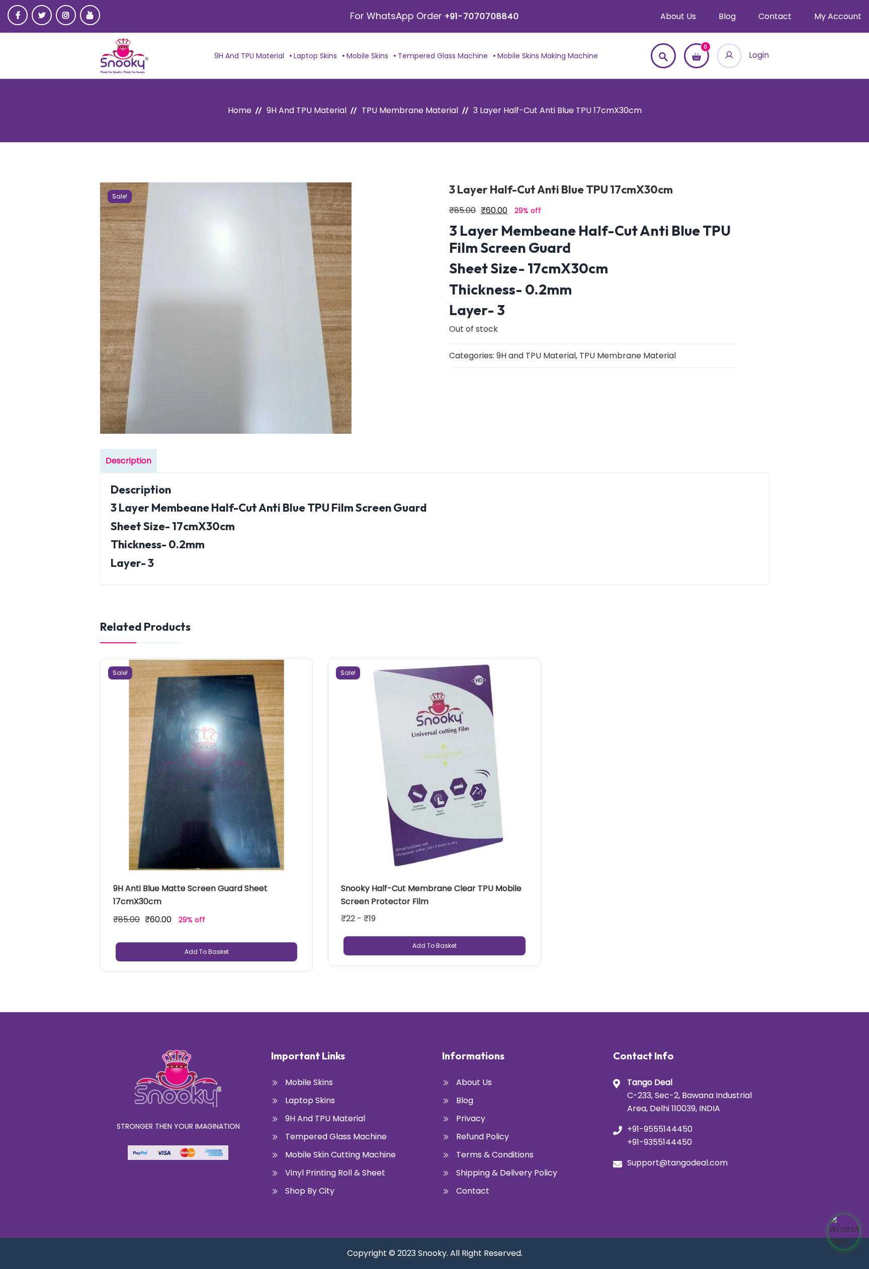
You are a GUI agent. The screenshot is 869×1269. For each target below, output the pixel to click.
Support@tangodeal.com (677, 1162)
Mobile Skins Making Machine (547, 56)
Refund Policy (482, 1136)
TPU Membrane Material (410, 110)
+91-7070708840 (482, 16)
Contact (775, 16)
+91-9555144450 (659, 1129)
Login (758, 55)
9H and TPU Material (249, 56)
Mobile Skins (367, 56)
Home (239, 110)
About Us (678, 16)
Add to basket (207, 951)
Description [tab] (128, 460)
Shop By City (309, 1191)
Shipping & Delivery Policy (506, 1173)
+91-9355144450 (659, 1142)
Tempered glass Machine (443, 56)
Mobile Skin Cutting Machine (340, 1154)
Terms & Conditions (495, 1154)
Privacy (470, 1118)
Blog (727, 16)
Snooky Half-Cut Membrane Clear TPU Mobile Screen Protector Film (432, 895)
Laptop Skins (315, 56)
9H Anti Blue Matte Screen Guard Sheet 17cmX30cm (191, 895)
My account (837, 16)
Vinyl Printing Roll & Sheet (335, 1173)
